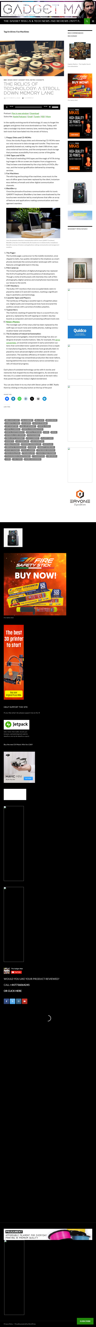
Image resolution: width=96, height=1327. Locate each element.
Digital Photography (15, 432)
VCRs (8, 459)
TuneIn (37, 116)
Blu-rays (39, 420)
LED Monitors (37, 441)
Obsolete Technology (16, 447)
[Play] (7, 107)
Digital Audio (44, 426)
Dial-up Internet (28, 426)
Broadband (51, 420)
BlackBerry (27, 420)
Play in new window (20, 113)
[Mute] (50, 107)
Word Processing (32, 459)
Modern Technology (31, 444)
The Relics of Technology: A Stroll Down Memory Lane (32, 89)
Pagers (32, 447)
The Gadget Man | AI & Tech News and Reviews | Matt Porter (43, 21)
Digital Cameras (13, 429)
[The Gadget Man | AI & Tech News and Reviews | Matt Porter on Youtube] (24, 1001)
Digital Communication (32, 429)
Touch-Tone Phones (46, 453)
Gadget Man (23, 80)
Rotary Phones (12, 450)
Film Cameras (32, 438)
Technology (28, 453)
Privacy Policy (8, 1324)
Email (30, 116)
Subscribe (85, 1321)
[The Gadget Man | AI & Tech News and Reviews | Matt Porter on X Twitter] (12, 1001)
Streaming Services (46, 450)
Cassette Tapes (12, 423)
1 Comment (29, 98)
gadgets (9, 441)
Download (34, 113)
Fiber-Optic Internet (15, 438)
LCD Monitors (22, 441)
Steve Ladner (28, 450)
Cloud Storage (40, 423)
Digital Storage (34, 432)
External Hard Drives (15, 435)
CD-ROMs (26, 423)
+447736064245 (20, 984)
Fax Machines (33, 435)
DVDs (46, 432)
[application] (32, 107)
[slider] (55, 107)
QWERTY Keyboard (46, 447)
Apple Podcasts (19, 116)
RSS (42, 116)
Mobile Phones (12, 444)
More (48, 116)
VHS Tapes (17, 459)
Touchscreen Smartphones (18, 456)
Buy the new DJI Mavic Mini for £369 (18, 744)
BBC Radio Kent (11, 80)
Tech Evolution (13, 453)
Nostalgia (48, 444)
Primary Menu (93, 21)
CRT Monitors (11, 426)
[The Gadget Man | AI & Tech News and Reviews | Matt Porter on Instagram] (18, 1001)
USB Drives (51, 456)
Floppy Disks (47, 438)
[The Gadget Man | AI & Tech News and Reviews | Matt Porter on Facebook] (6, 1001)
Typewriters (38, 456)
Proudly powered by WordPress (25, 1324)
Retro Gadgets (37, 80)
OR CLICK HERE (13, 990)
